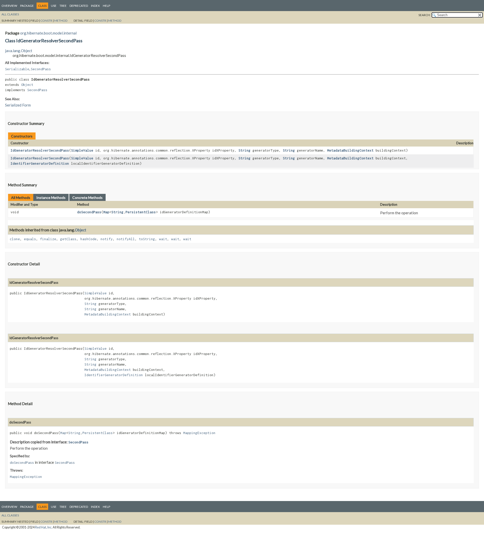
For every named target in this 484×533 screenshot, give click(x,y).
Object (27, 85)
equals (30, 239)
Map (106, 212)
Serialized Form (18, 105)
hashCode (88, 239)
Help (106, 6)
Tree (63, 6)
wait (163, 239)
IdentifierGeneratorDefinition (40, 163)
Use (53, 6)
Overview (9, 6)
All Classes (10, 14)
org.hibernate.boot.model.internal (48, 33)
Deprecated (79, 6)
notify (107, 239)
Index (95, 6)
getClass (68, 239)
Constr (46, 20)
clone (15, 239)
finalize (48, 239)
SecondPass (41, 69)
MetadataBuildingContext (350, 150)
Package (27, 6)
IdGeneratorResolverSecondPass (40, 150)
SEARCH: (424, 15)
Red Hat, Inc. (43, 527)
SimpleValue (82, 150)
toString (147, 239)
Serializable (17, 69)
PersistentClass (141, 212)
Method (60, 20)
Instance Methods (51, 197)
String (244, 150)
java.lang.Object (18, 50)
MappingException (199, 433)
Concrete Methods (87, 197)
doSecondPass (89, 212)
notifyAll (126, 239)
